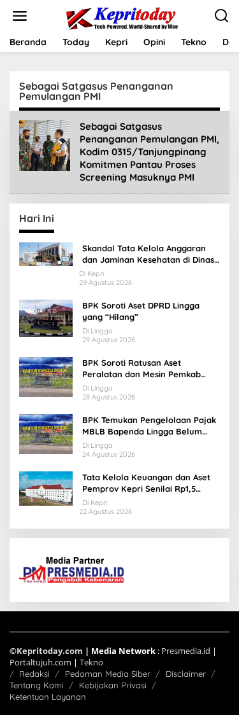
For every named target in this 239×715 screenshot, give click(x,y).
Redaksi (34, 674)
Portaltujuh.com (40, 662)
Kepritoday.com (50, 650)
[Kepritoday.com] (122, 18)
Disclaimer (186, 674)
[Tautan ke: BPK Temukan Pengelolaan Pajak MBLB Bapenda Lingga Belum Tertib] (46, 433)
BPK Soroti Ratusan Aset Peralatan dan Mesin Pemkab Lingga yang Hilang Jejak (141, 369)
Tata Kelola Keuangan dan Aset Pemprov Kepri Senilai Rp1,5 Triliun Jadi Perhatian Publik (146, 483)
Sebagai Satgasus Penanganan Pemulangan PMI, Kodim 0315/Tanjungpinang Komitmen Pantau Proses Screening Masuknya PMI (149, 151)
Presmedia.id (185, 650)
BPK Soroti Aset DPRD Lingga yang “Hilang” (140, 311)
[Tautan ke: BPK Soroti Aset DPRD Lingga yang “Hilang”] (46, 317)
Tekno (91, 662)
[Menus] (20, 16)
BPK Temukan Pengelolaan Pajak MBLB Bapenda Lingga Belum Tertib (149, 426)
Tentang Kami (37, 685)
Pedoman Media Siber (107, 674)
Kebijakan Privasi (113, 685)
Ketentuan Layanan (48, 696)
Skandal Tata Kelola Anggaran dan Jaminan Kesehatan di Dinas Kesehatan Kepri (148, 254)
